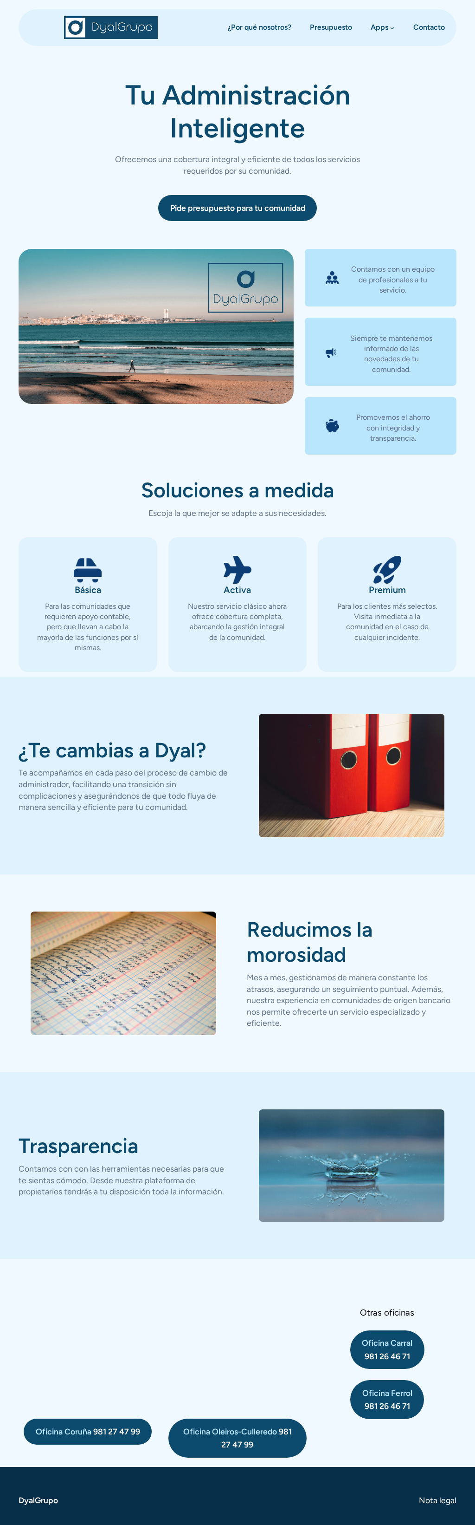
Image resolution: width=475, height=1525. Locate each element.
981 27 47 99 (88, 1431)
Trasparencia (78, 1145)
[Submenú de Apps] (392, 28)
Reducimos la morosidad (309, 942)
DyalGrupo (38, 1500)
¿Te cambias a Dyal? (112, 749)
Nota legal (437, 1500)
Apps (379, 27)
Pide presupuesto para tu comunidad (237, 208)
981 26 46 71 (387, 1349)
